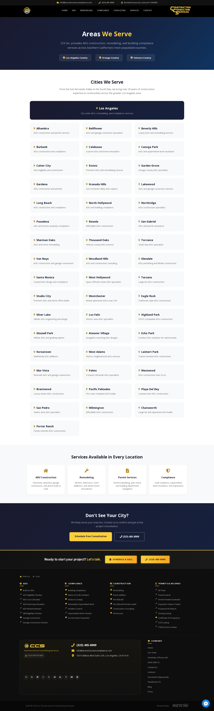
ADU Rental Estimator (32, 608)
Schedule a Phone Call (158, 657)
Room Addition (119, 595)
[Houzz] (60, 677)
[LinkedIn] (32, 677)
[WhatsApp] (43, 677)
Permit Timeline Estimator (169, 599)
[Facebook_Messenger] (206, 703)
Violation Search (75, 608)
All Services (118, 613)
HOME (65, 10)
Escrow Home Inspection (79, 618)
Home (150, 647)
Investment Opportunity (158, 677)
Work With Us (154, 662)
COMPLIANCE (103, 10)
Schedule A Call (122, 559)
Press (150, 691)
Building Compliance (77, 590)
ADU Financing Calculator (34, 604)
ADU (74, 10)
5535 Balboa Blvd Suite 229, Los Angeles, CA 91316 (103, 655)
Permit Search (164, 595)
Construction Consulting (123, 608)
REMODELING (86, 10)
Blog (150, 686)
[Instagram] (26, 677)
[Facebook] (66, 677)
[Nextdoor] (54, 677)
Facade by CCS (154, 682)
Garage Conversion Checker (35, 622)
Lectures (151, 672)
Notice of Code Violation (78, 595)
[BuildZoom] (77, 677)
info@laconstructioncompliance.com (94, 650)
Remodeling (118, 590)
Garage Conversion (31, 618)
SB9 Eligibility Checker (32, 613)
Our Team (152, 652)
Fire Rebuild (118, 599)
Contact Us (152, 667)
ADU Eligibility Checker (32, 595)
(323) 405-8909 (130, 536)
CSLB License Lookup (167, 627)
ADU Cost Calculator (31, 599)
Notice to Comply (75, 599)
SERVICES (134, 10)
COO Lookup (163, 622)
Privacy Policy (163, 705)
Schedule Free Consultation (91, 536)
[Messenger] (37, 677)
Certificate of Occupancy (169, 618)
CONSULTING (120, 10)
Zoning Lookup (164, 613)
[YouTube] (71, 677)
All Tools (162, 590)
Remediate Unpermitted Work (81, 604)
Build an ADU (28, 590)
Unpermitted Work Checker (80, 613)
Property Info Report (167, 608)
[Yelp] (49, 677)
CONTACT (147, 10)
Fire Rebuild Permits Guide (124, 604)
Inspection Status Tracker (169, 604)
